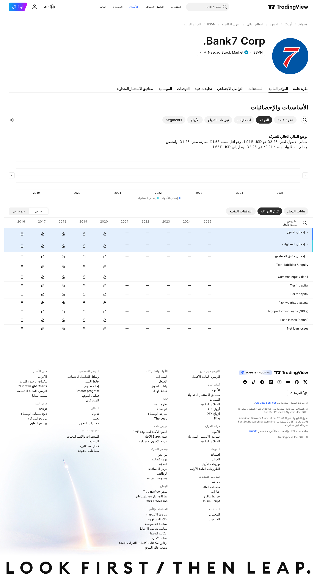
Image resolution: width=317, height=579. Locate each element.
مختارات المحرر (89, 423)
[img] (205, 52)
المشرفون (92, 400)
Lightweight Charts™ (32, 386)
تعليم (96, 418)
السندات (215, 399)
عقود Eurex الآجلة (156, 436)
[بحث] (304, 222)
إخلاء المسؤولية (158, 519)
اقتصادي (215, 454)
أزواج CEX (213, 409)
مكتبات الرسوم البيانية (33, 381)
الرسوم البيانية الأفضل (206, 376)
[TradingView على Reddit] (245, 382)
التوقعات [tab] (183, 89)
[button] (168, 7)
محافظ (215, 482)
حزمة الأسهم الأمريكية (153, 441)
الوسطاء (117, 6)
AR (46, 7)
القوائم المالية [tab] (278, 89)
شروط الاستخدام (157, 514)
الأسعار (163, 381)
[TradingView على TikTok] (254, 382)
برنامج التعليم (38, 423)
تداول (95, 413)
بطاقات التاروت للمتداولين (151, 496)
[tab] (285, 120)
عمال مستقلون (89, 446)
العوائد (216, 459)
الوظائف (162, 473)
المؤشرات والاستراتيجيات (83, 436)
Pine (217, 418)
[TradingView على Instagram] (279, 382)
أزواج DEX (213, 413)
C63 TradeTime (157, 501)
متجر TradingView (155, 491)
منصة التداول (39, 395)
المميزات (162, 376)
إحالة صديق (91, 386)
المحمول (214, 514)
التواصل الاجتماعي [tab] (230, 89)
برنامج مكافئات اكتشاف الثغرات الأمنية (143, 543)
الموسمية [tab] (165, 89)
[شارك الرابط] (12, 120)
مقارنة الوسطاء (158, 413)
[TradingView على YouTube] (288, 382)
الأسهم (216, 390)
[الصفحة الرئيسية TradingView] (288, 7)
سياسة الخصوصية (156, 524)
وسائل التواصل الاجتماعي (83, 376)
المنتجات (176, 6)
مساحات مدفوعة (88, 450)
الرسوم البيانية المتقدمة (32, 391)
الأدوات (42, 376)
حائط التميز (92, 381)
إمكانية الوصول (158, 533)
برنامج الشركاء (37, 418)
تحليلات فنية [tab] (203, 89)
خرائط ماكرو (212, 496)
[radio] (38, 211)
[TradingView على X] (305, 382)
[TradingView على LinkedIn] (271, 382)
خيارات (215, 491)
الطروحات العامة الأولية (205, 469)
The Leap (161, 418)
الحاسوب (214, 519)
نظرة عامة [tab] (300, 89)
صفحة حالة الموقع (156, 547)
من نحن (162, 454)
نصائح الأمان (160, 538)
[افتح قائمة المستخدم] (34, 7)
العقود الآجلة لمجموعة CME (150, 431)
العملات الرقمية (210, 404)
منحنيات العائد (211, 487)
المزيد (103, 6)
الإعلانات (41, 409)
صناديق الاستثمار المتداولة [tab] (134, 89)
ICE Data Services (265, 402)
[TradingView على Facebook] (297, 382)
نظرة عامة (161, 404)
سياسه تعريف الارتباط (154, 528)
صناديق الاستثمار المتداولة (203, 394)
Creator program (87, 391)
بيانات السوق (159, 386)
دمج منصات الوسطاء (34, 413)
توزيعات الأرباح (210, 464)
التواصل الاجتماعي (154, 6)
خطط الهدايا (160, 391)
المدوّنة (163, 464)
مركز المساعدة (158, 469)
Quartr (253, 431)
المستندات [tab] (255, 89)
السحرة (94, 441)
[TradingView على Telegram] (262, 382)
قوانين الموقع (90, 395)
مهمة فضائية (160, 459)
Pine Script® (211, 501)
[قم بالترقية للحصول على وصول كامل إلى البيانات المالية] (22, 234)
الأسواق (133, 6)
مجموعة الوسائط (157, 478)
